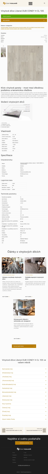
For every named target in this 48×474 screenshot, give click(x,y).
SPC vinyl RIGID (30, 27)
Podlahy (14, 457)
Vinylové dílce (12, 27)
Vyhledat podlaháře (24, 442)
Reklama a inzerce (28, 455)
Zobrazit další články (18, 346)
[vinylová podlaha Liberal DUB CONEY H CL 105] (3, 49)
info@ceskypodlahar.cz (24, 465)
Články (13, 459)
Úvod (13, 452)
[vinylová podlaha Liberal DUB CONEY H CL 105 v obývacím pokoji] (3, 54)
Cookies (14, 462)
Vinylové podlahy (4, 27)
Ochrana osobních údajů (29, 459)
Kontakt (25, 457)
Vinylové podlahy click (15, 28)
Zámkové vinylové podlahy (26, 28)
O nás (25, 452)
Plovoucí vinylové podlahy (21, 27)
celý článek (5, 296)
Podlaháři (14, 455)
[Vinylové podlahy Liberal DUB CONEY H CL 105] (25, 63)
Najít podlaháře (6, 20)
